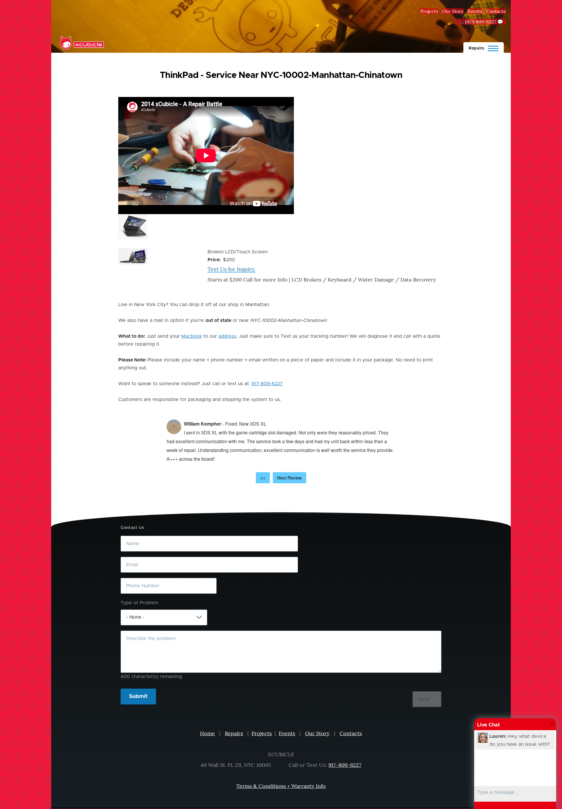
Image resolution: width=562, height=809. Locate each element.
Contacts (496, 11)
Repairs (234, 733)
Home (207, 733)
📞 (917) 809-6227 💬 (481, 22)
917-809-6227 (267, 383)
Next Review (289, 478)
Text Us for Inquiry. (232, 269)
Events (474, 11)
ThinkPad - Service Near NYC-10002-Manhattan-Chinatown (281, 75)
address (227, 336)
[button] (133, 227)
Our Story (452, 11)
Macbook (191, 336)
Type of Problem (139, 602)
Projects (429, 11)
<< (262, 478)
